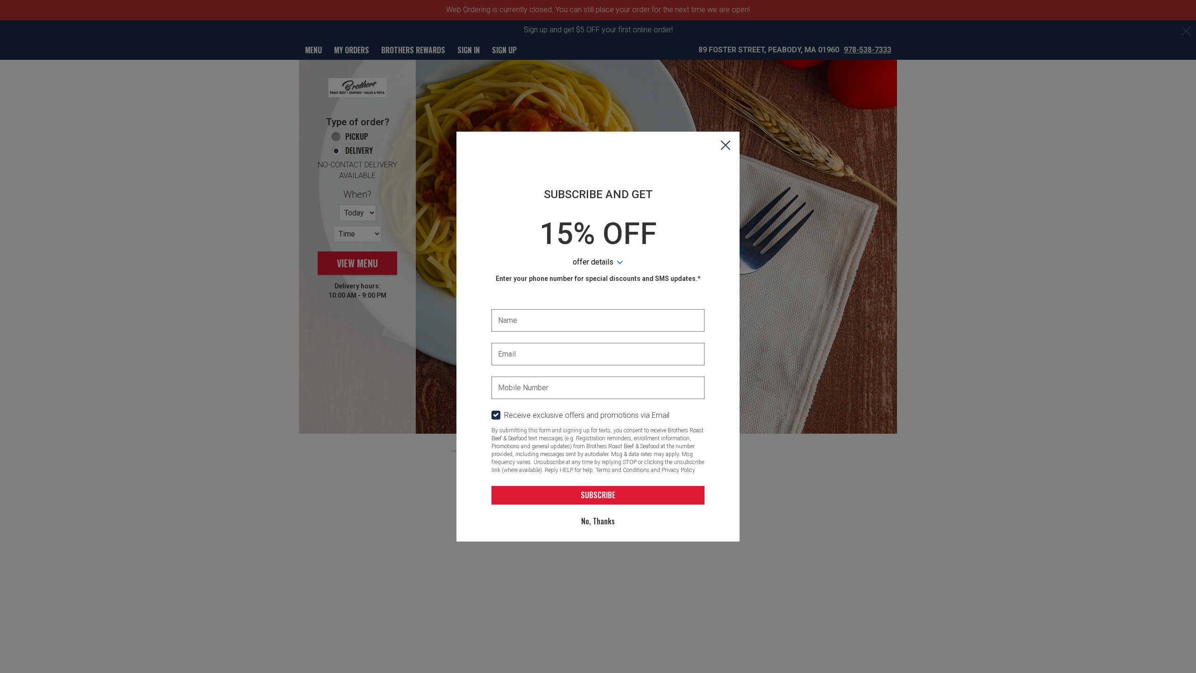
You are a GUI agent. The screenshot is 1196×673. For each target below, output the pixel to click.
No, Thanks (598, 521)
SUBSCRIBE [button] (598, 495)
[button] (725, 146)
